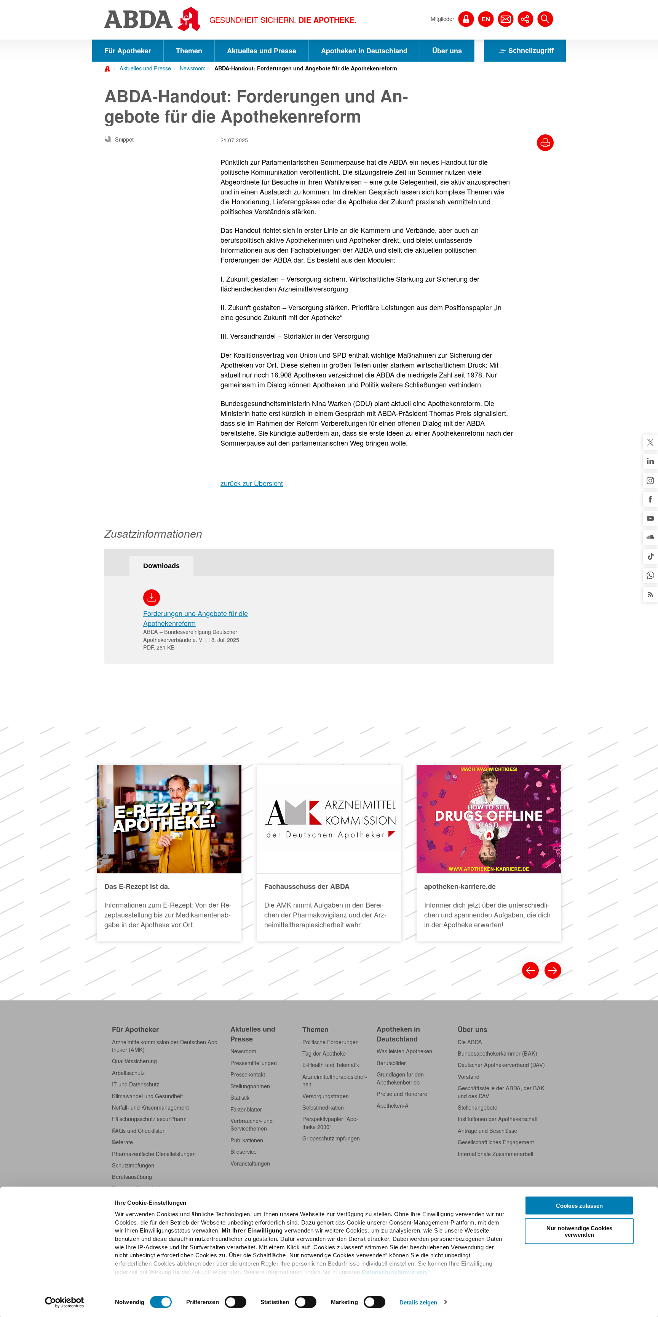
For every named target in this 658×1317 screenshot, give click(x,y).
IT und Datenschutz (135, 1084)
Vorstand (468, 1076)
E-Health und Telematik (330, 1065)
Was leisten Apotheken (404, 1051)
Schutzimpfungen (133, 1165)
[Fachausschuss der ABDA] (329, 853)
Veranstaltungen (250, 1163)
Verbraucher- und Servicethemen (251, 1124)
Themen (189, 51)
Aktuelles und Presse (261, 51)
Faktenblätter (246, 1109)
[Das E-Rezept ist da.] (169, 853)
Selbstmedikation (323, 1107)
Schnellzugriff (531, 50)
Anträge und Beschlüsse (487, 1130)
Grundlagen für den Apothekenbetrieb (400, 1078)
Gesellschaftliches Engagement (496, 1142)
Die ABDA (470, 1042)
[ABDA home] (108, 68)
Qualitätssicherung (134, 1061)
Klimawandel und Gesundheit (147, 1096)
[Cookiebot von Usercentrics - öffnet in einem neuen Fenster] (64, 1302)
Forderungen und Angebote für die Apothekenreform (195, 618)
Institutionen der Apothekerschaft (498, 1119)
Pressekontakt (247, 1074)
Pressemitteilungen (253, 1063)
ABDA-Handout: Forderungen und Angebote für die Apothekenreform (305, 68)
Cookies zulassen (579, 1205)
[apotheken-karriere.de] (489, 853)
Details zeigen (418, 1302)
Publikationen (246, 1140)
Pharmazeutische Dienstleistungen (154, 1154)
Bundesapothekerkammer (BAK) (497, 1053)
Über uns (447, 51)
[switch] (235, 1302)
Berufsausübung (132, 1176)
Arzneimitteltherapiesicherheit (334, 1080)
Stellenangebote (477, 1107)
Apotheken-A (393, 1105)
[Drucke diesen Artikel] (545, 142)
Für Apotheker (127, 51)
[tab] (161, 566)
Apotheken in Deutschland (364, 51)
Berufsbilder (391, 1063)
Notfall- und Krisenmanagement (150, 1107)
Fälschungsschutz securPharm (149, 1119)
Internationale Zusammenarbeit (495, 1154)
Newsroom (193, 68)
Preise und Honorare (402, 1093)
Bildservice (243, 1151)
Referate (122, 1142)
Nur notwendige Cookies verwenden (579, 1231)
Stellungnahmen (250, 1086)
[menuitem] (143, 67)
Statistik (239, 1097)
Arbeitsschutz (128, 1073)
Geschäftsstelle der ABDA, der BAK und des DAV (501, 1091)
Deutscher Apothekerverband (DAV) (501, 1065)
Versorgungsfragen (325, 1096)
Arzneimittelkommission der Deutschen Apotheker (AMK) (165, 1045)
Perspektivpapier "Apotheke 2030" (330, 1122)
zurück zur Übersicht (251, 483)
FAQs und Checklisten (139, 1130)
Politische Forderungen (330, 1042)
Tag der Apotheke (324, 1053)
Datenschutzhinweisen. (395, 1271)
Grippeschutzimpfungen (331, 1138)
